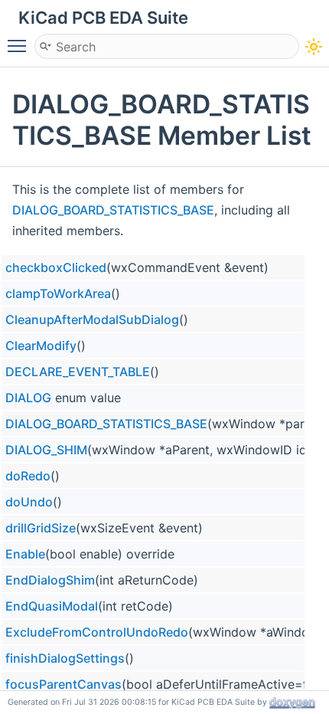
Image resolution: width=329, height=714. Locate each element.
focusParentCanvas (63, 684)
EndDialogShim (50, 580)
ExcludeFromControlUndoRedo (96, 632)
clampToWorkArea (58, 293)
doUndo (29, 501)
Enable (25, 554)
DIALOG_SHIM (46, 449)
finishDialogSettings (65, 658)
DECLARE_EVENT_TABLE (77, 371)
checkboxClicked (55, 267)
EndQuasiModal (51, 606)
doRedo (27, 475)
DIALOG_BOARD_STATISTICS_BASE (113, 210)
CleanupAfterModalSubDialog (92, 319)
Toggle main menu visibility (20, 45)
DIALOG (28, 397)
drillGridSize (40, 528)
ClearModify (41, 345)
